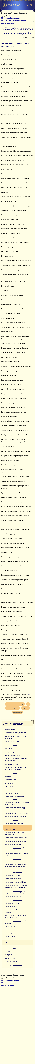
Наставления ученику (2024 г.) (15, 882)
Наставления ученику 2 (13, 879)
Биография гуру (10, 948)
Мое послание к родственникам (15, 733)
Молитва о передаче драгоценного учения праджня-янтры (17, 768)
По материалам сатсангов (13, 965)
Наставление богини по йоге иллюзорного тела (14, 798)
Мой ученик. (9, 748)
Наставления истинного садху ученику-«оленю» (15, 809)
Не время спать (10, 936)
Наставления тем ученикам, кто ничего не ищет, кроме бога (15, 871)
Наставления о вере (11, 820)
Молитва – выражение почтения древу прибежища (16, 760)
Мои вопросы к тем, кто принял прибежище (16, 737)
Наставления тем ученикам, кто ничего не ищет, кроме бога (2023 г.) (17, 865)
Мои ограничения (11, 745)
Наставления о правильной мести (16, 841)
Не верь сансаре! (10, 933)
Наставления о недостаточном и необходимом (16, 833)
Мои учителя (9, 752)
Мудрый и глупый (11, 783)
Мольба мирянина (11, 773)
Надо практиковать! (11, 793)
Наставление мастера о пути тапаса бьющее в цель (17, 803)
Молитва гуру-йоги (11, 764)
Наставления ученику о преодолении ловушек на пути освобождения (17, 892)
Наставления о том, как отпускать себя (16, 854)
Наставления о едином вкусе (14, 823)
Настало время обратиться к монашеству (14, 911)
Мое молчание (10, 729)
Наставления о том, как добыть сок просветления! (17, 849)
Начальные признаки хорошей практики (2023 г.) (15, 916)
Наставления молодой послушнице (17, 813)
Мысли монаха (10, 790)
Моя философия (10, 780)
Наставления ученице (12, 906)
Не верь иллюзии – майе (13, 930)
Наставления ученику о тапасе (15, 900)
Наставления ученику (12, 903)
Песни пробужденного (13, 724)
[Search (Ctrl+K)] (27, 5)
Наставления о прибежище (14, 844)
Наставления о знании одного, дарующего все (15, 44)
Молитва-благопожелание (14, 755)
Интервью (8, 955)
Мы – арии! (9, 786)
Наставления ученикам (12, 875)
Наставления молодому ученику (16, 816)
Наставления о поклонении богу (16, 838)
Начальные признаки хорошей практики (15, 922)
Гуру (5, 942)
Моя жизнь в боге (11, 958)
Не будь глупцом (10, 926)
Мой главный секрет (12, 741)
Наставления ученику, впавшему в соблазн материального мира (16, 886)
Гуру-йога (8, 951)
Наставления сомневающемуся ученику (15, 860)
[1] (11, 676)
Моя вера (8, 776)
